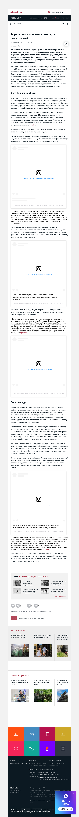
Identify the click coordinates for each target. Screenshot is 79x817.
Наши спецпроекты (18, 763)
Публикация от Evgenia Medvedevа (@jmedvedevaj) (30, 205)
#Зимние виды (24, 618)
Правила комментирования (47, 772)
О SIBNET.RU (15, 760)
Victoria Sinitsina (29, 303)
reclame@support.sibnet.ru (37, 765)
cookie (46, 810)
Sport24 (32, 125)
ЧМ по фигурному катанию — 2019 (33, 576)
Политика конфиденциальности (48, 777)
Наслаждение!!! (18, 390)
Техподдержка (55, 760)
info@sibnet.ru (15, 792)
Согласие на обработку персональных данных (53, 779)
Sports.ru (23, 333)
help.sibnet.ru (53, 765)
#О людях (41, 618)
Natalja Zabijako (29, 531)
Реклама (32, 760)
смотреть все (60, 596)
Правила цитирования (45, 770)
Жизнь (14, 618)
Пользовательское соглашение (48, 775)
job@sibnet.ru (33, 776)
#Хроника (33, 618)
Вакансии (33, 770)
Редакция (14, 788)
